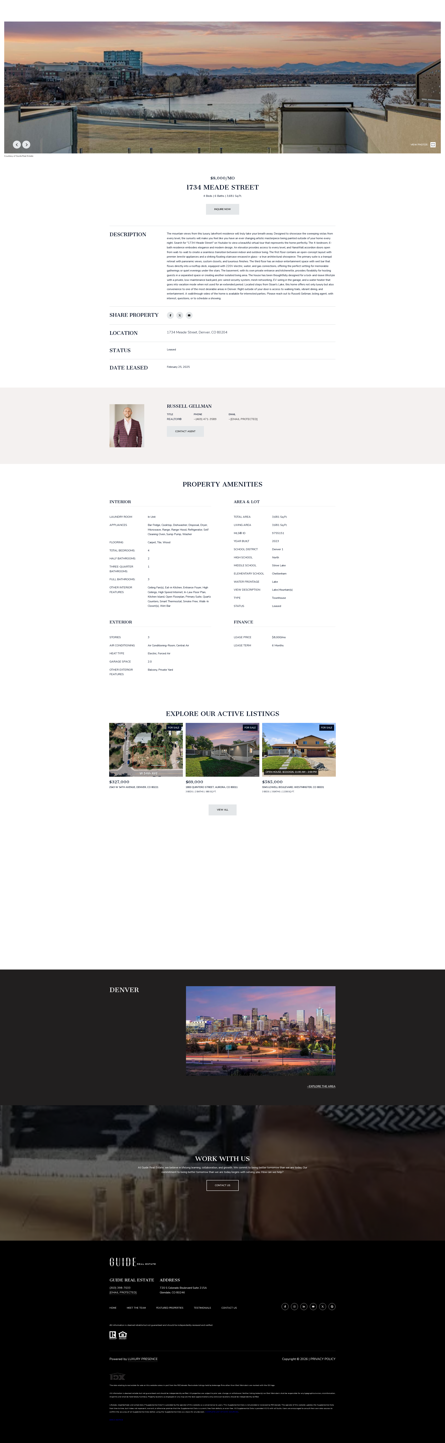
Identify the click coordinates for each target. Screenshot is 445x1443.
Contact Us (229, 1308)
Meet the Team (136, 1308)
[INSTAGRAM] (294, 1306)
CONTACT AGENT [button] (185, 431)
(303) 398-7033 (120, 1288)
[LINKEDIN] (303, 1306)
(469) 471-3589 (206, 419)
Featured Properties (169, 1308)
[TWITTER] (322, 1306)
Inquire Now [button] (222, 209)
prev (17, 145)
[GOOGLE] (332, 1306)
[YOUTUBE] (313, 1306)
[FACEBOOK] (285, 1306)
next (26, 145)
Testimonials (202, 1308)
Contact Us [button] (222, 1185)
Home (113, 1308)
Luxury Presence (143, 1359)
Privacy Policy (322, 1359)
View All (222, 809)
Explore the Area (322, 1086)
